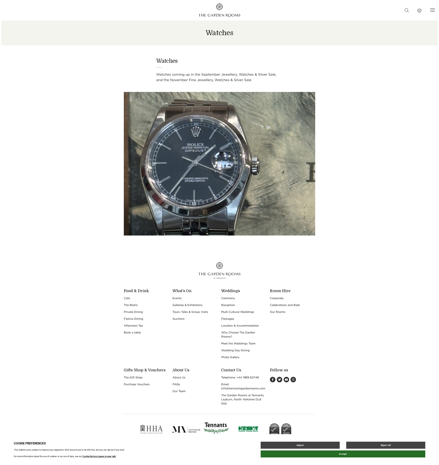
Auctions (179, 318)
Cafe (127, 298)
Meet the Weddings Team (238, 343)
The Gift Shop (133, 377)
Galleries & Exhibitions (187, 305)
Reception (228, 305)
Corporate (276, 298)
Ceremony (228, 298)
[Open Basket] (419, 10)
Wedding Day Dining (235, 350)
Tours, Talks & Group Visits (190, 312)
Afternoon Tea (133, 325)
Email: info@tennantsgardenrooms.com (243, 386)
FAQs (176, 384)
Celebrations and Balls (285, 305)
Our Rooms (277, 312)
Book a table (132, 332)
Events (177, 298)
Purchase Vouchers (137, 384)
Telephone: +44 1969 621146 (240, 377)
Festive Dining (133, 318)
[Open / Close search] (407, 10)
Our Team (179, 391)
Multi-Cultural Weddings (237, 312)
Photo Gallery (230, 357)
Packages (227, 318)
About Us (179, 377)
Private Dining (133, 312)
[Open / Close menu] (432, 9)
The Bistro (131, 305)
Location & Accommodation (240, 325)
